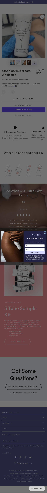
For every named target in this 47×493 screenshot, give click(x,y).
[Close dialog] (45, 232)
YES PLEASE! (34, 253)
